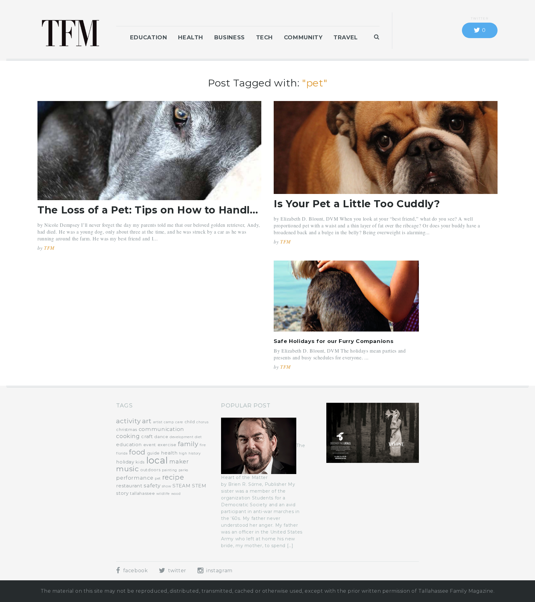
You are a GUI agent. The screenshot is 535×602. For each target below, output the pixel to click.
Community (303, 37)
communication (161, 429)
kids (140, 461)
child (190, 421)
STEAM (181, 486)
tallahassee (142, 493)
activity (128, 421)
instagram (218, 570)
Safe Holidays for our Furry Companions (334, 341)
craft (147, 436)
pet (158, 479)
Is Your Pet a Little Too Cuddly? (357, 204)
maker (179, 461)
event (149, 444)
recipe (173, 477)
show (166, 486)
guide (153, 452)
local (157, 460)
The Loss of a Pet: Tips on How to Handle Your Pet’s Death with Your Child (234, 210)
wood (176, 494)
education (129, 444)
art (147, 421)
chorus (202, 422)
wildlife (163, 494)
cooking (128, 436)
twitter (176, 570)
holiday (125, 462)
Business (229, 37)
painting (169, 470)
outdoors (150, 469)
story (122, 493)
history (195, 453)
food (137, 452)
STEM (199, 486)
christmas (126, 429)
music (127, 468)
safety (152, 485)
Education (148, 37)
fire (203, 445)
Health (190, 37)
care (179, 422)
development (181, 437)
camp (169, 422)
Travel (345, 37)
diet (198, 437)
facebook (135, 570)
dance (161, 436)
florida (122, 453)
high (183, 453)
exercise (167, 444)
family (188, 444)
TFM (49, 247)
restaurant (129, 486)
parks (183, 470)
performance (134, 478)
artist (158, 422)
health (169, 453)
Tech (264, 37)
